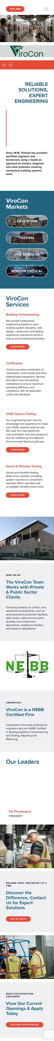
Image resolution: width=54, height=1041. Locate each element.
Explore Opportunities (24, 1024)
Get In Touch (18, 919)
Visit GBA (15, 9)
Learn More (17, 346)
